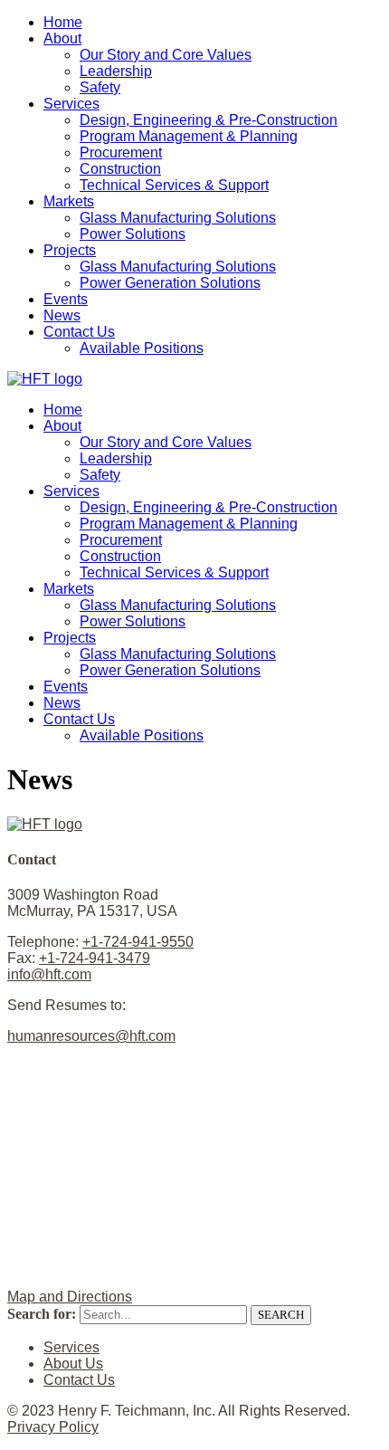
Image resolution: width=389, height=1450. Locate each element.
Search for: (41, 1313)
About (62, 38)
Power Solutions (132, 234)
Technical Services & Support (174, 185)
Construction (120, 168)
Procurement (121, 152)
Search (281, 1314)
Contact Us (79, 331)
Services (71, 103)
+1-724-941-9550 (138, 941)
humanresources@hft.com (91, 1036)
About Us (73, 1363)
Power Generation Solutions (170, 283)
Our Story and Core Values (165, 54)
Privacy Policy (53, 1427)
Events (65, 299)
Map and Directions (69, 1296)
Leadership (116, 71)
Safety (100, 87)
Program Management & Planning (189, 136)
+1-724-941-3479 (94, 958)
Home (62, 22)
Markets (68, 201)
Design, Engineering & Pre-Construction (208, 120)
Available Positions (142, 348)
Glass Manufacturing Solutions (178, 217)
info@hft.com (49, 974)
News (62, 315)
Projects (69, 250)
